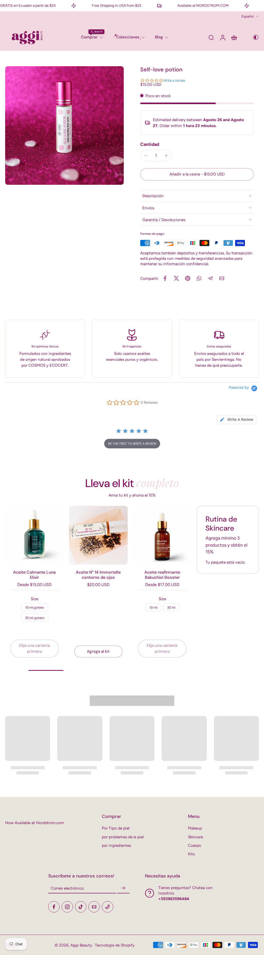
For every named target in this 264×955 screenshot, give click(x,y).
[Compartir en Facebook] (165, 278)
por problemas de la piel (123, 836)
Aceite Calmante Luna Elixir (34, 574)
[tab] (236, 419)
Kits (191, 853)
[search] (211, 37)
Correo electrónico (67, 888)
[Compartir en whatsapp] (199, 278)
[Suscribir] (123, 888)
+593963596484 (173, 898)
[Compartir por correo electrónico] (221, 278)
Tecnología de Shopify (115, 945)
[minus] (146, 155)
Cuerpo (194, 845)
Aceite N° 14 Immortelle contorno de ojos (98, 574)
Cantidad (149, 144)
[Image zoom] (64, 125)
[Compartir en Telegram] (210, 278)
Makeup (195, 828)
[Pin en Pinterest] (187, 278)
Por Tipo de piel (115, 828)
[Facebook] (54, 906)
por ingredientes (116, 845)
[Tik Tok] (80, 906)
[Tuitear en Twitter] (176, 278)
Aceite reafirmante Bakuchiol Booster (162, 574)
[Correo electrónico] (94, 906)
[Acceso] (222, 37)
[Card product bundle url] (34, 535)
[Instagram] (67, 906)
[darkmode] (252, 37)
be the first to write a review (132, 443)
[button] (197, 174)
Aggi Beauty (81, 945)
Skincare (195, 836)
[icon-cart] (234, 37)
